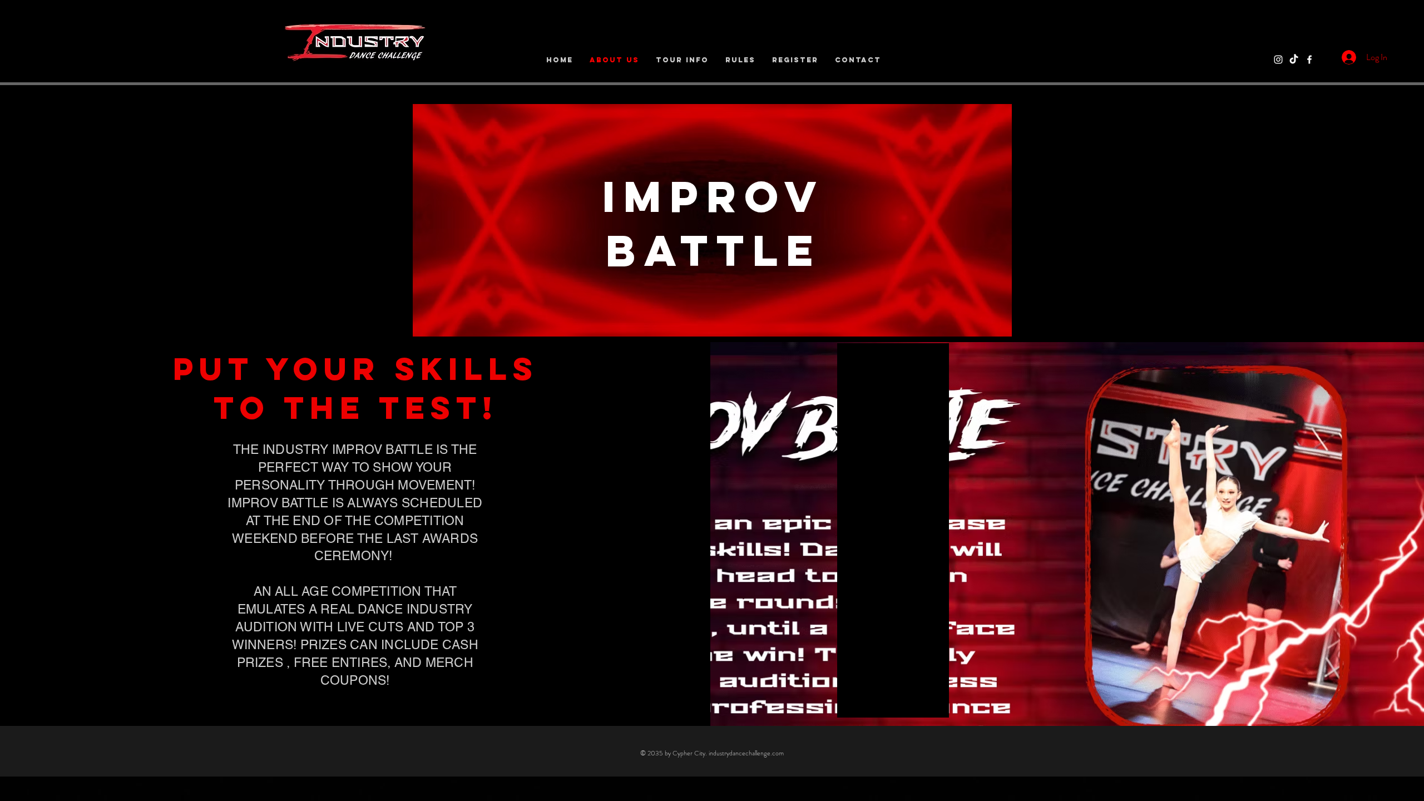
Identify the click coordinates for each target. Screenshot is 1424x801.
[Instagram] (1278, 59)
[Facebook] (1309, 59)
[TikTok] (1293, 59)
